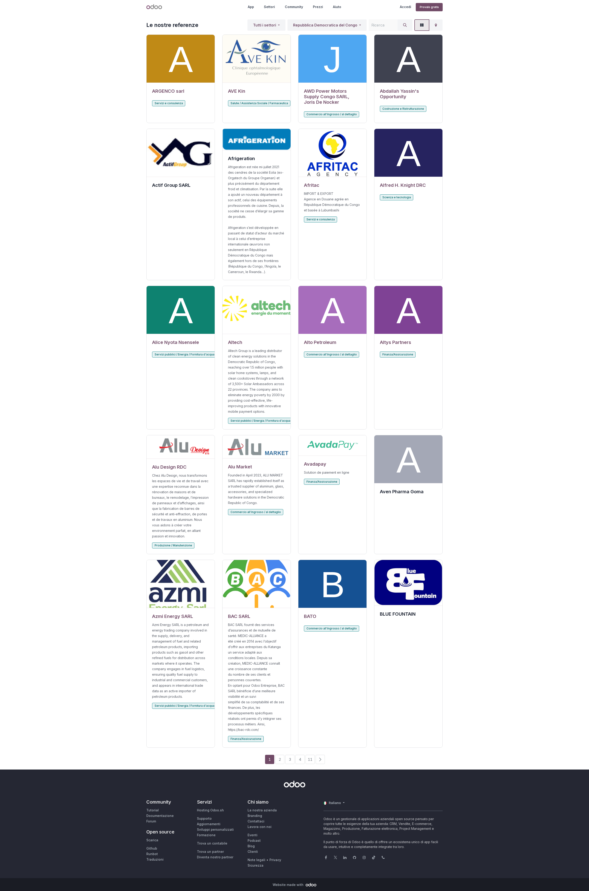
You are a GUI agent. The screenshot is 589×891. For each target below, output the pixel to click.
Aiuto (337, 7)
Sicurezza (255, 865)
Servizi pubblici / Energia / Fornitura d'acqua (184, 354)
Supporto (204, 818)
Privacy (275, 860)
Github (151, 848)
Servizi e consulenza (169, 103)
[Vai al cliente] (181, 59)
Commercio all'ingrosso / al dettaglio (331, 114)
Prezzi (318, 7)
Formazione (206, 835)
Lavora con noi (259, 827)
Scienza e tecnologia (396, 197)
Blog (251, 846)
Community (294, 7)
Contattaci (256, 821)
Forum (151, 821)
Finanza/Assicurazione (397, 354)
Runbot (152, 854)
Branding (255, 816)
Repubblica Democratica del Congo (325, 25)
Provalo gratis (429, 7)
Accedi (405, 7)
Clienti (253, 852)
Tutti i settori (264, 25)
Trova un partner (210, 852)
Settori (269, 7)
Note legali (256, 860)
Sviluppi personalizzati (215, 829)
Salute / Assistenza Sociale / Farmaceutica (259, 103)
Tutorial (152, 810)
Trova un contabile (212, 843)
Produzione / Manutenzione (173, 545)
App (251, 7)
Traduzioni (155, 859)
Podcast (254, 840)
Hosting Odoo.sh (210, 810)
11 (310, 759)
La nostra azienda (262, 810)
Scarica (152, 840)
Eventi (252, 835)
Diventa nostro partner (215, 857)
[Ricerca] (405, 25)
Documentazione (160, 816)
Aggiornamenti (208, 824)
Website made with (288, 885)
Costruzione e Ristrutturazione (403, 108)
